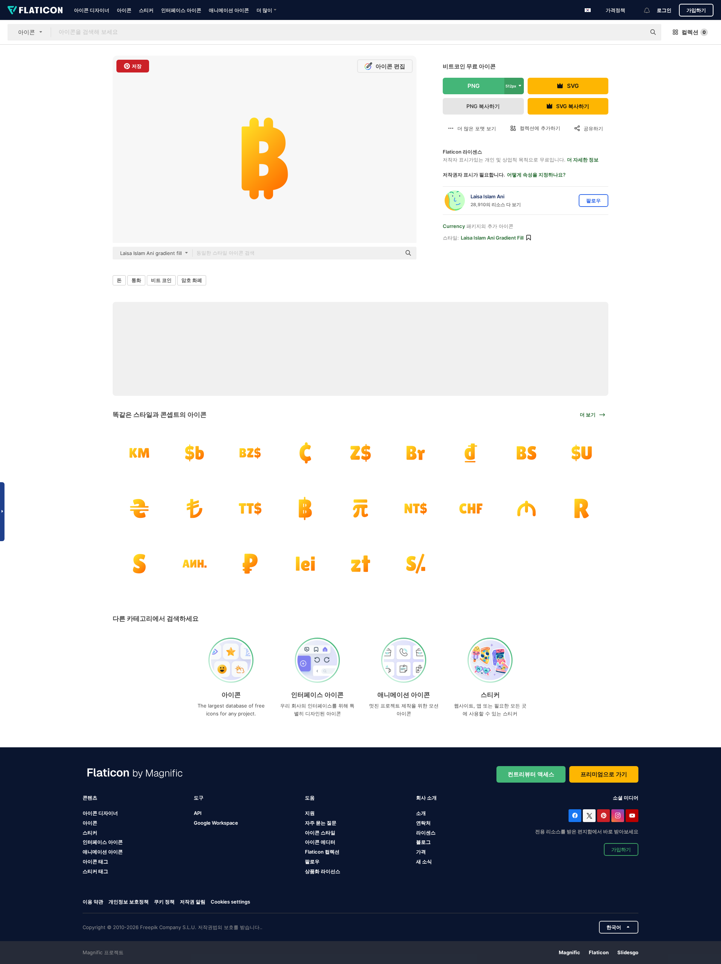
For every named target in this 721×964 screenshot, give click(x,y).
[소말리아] (139, 563)
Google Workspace (216, 823)
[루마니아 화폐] (305, 563)
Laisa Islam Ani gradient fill (492, 238)
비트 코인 (161, 280)
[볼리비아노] (194, 453)
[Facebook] (575, 815)
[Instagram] (617, 815)
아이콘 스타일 (320, 833)
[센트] (305, 453)
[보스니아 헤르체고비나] (139, 453)
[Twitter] (589, 815)
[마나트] (526, 508)
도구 (199, 798)
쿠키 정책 (164, 902)
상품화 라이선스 (322, 871)
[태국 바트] (305, 508)
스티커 (146, 10)
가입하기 (696, 10)
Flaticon (599, 952)
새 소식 (424, 861)
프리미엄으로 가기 (604, 774)
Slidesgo (627, 952)
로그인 (664, 10)
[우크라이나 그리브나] (139, 508)
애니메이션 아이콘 (229, 10)
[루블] (415, 453)
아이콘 (124, 10)
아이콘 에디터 (320, 842)
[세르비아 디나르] (194, 563)
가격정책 (615, 10)
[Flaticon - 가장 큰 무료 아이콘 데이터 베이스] (35, 10)
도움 (310, 798)
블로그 (423, 842)
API (198, 813)
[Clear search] (636, 32)
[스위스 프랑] (471, 508)
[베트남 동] (471, 453)
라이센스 (426, 833)
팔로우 (312, 861)
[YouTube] (632, 815)
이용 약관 (93, 902)
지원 (310, 813)
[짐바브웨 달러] (360, 453)
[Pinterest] (603, 815)
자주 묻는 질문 (320, 823)
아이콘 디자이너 (91, 10)
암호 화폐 (191, 280)
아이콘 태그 (95, 861)
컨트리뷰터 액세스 (531, 774)
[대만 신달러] (360, 508)
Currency (454, 226)
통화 (136, 280)
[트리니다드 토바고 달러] (249, 508)
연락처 (423, 823)
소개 (421, 813)
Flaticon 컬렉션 (322, 852)
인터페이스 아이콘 (181, 10)
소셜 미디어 (625, 798)
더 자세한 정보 (583, 160)
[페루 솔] (415, 563)
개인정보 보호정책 (129, 902)
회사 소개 (426, 798)
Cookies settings (230, 902)
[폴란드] (360, 563)
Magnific (569, 952)
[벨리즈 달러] (249, 453)
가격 (421, 852)
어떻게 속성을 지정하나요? (536, 175)
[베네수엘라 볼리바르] (526, 453)
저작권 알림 (192, 902)
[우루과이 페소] (581, 453)
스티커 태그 (95, 871)
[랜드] (581, 508)
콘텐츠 (90, 798)
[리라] (194, 508)
